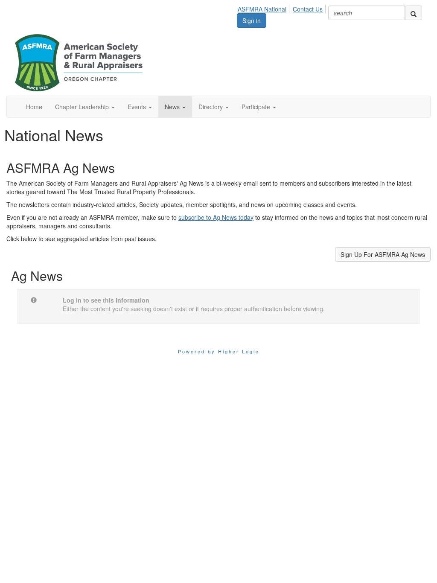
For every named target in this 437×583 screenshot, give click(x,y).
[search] (413, 13)
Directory (211, 106)
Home (34, 106)
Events (138, 106)
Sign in (251, 20)
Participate (257, 106)
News (173, 106)
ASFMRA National (262, 9)
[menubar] (282, 7)
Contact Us (308, 9)
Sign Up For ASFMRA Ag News (383, 254)
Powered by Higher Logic (218, 351)
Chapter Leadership (83, 106)
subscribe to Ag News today (215, 217)
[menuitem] (264, 7)
